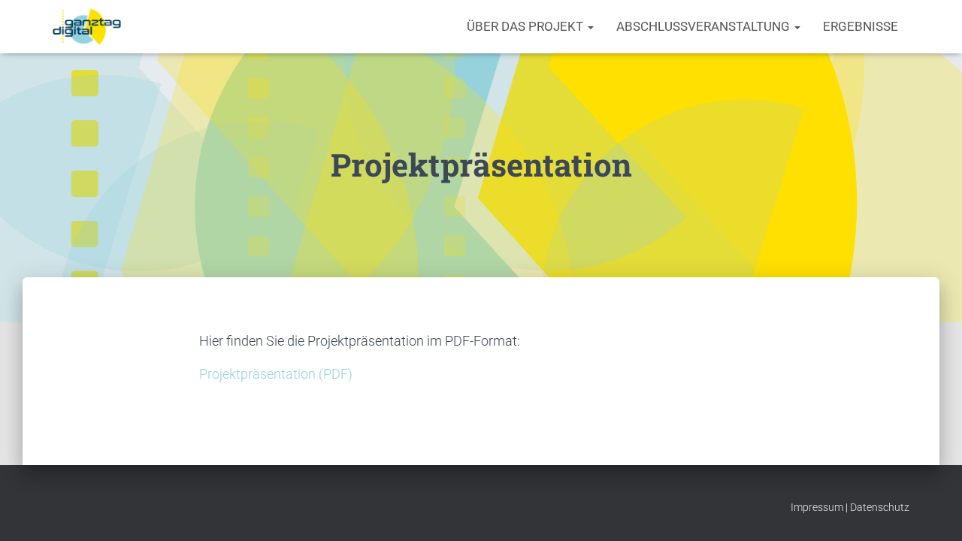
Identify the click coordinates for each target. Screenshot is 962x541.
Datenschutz (879, 507)
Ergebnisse (860, 26)
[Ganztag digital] (86, 27)
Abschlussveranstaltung (704, 26)
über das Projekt (526, 26)
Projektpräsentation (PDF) (275, 374)
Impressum (817, 507)
